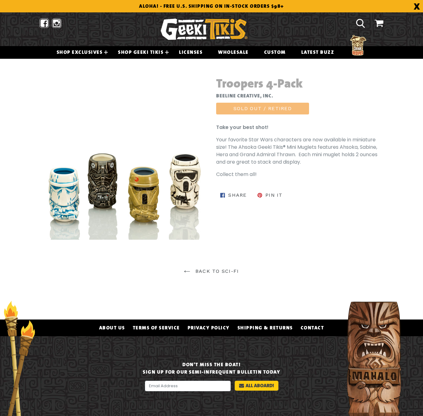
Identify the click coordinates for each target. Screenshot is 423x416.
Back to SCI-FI (216, 271)
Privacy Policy (209, 328)
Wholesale (233, 52)
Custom (275, 52)
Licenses (191, 52)
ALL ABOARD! (260, 385)
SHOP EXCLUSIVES (80, 52)
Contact (312, 328)
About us (112, 328)
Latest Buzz (317, 52)
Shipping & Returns (265, 328)
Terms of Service (156, 328)
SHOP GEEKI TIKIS (141, 52)
